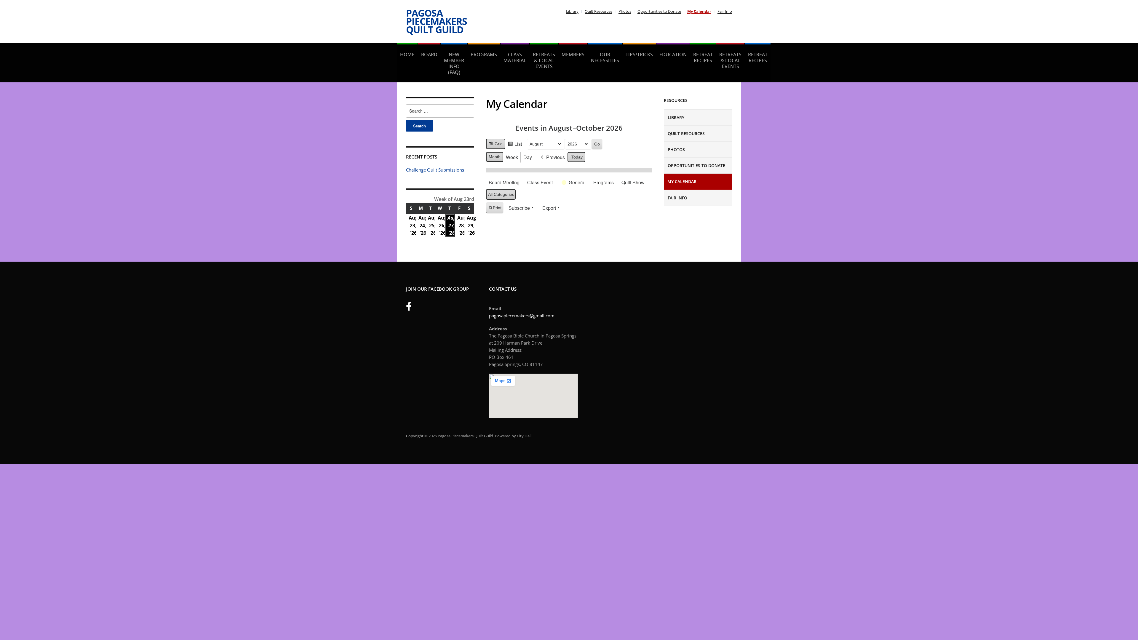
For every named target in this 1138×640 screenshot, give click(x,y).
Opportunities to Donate (659, 11)
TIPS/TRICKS (639, 54)
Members (573, 54)
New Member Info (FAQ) (454, 63)
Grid (495, 145)
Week (512, 157)
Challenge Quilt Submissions (435, 170)
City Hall (524, 436)
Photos (624, 11)
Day (527, 157)
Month (495, 156)
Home (407, 54)
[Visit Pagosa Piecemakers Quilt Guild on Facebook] (409, 308)
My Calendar (699, 11)
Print (494, 209)
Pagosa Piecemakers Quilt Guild (436, 21)
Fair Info (724, 11)
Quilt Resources (598, 11)
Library (572, 11)
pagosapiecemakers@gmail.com (521, 316)
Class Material (515, 57)
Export (549, 207)
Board (429, 54)
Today (577, 157)
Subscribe (519, 207)
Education (673, 54)
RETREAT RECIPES (703, 57)
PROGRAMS (484, 54)
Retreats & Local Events (544, 60)
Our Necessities (605, 57)
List (515, 144)
